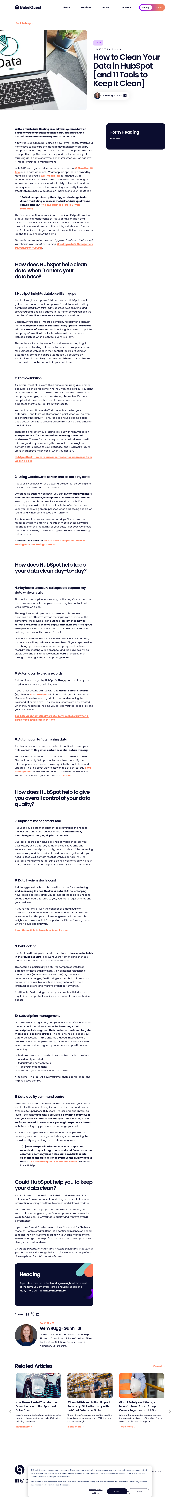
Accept (117, 1491)
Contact (158, 7)
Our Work (125, 7)
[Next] (169, 1411)
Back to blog (23, 23)
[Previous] (10, 1411)
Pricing (145, 7)
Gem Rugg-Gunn (57, 1328)
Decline (139, 1491)
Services (86, 7)
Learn (105, 7)
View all (158, 1366)
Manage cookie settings (96, 1491)
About (66, 7)
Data (98, 42)
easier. (67, 775)
